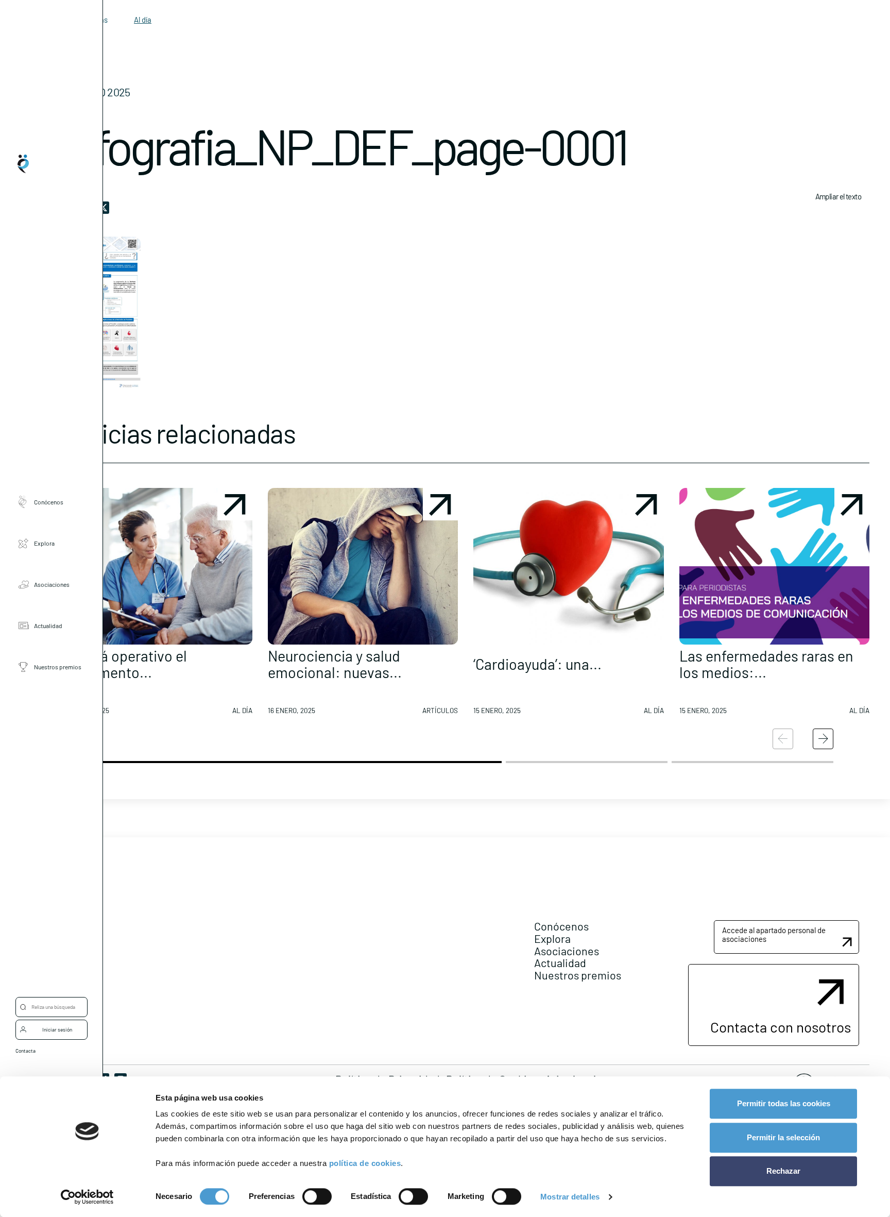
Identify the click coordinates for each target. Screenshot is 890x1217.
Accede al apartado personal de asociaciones (774, 934)
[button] (157, 605)
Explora (44, 543)
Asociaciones (52, 584)
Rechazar (783, 1171)
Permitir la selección (783, 1137)
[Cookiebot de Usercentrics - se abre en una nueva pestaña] (87, 1197)
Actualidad (48, 626)
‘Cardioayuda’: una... (537, 664)
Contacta (25, 1050)
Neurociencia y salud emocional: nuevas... (335, 664)
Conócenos (48, 502)
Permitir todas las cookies (783, 1103)
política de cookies (365, 1163)
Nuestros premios (57, 667)
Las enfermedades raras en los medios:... (766, 664)
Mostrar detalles (570, 1196)
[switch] (317, 1196)
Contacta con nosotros (780, 1027)
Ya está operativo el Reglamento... (124, 664)
